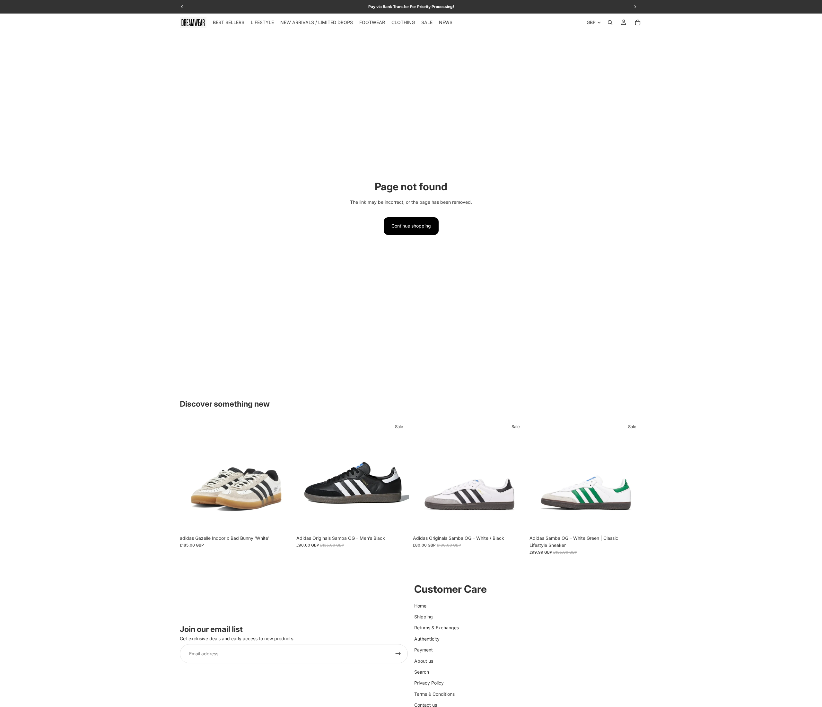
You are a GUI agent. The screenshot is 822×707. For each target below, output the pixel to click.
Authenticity (427, 638)
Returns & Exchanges (436, 627)
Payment (423, 649)
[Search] (610, 22)
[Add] (632, 522)
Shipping (423, 616)
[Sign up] (398, 653)
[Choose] (282, 522)
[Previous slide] (189, 476)
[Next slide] (283, 476)
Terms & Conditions (434, 693)
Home (420, 605)
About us (423, 660)
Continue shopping (411, 225)
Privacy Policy (429, 682)
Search (421, 672)
